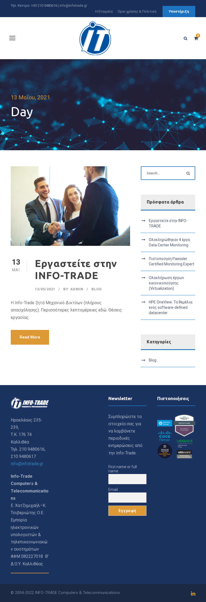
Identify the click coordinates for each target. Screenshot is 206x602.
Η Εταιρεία (104, 11)
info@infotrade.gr (73, 5)
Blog (96, 289)
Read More (30, 337)
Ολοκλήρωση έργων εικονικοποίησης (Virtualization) (166, 283)
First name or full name (122, 469)
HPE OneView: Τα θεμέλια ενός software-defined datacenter (170, 307)
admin (76, 289)
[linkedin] (193, 593)
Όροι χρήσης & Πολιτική (137, 11)
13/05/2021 (45, 289)
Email (113, 489)
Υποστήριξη (179, 11)
